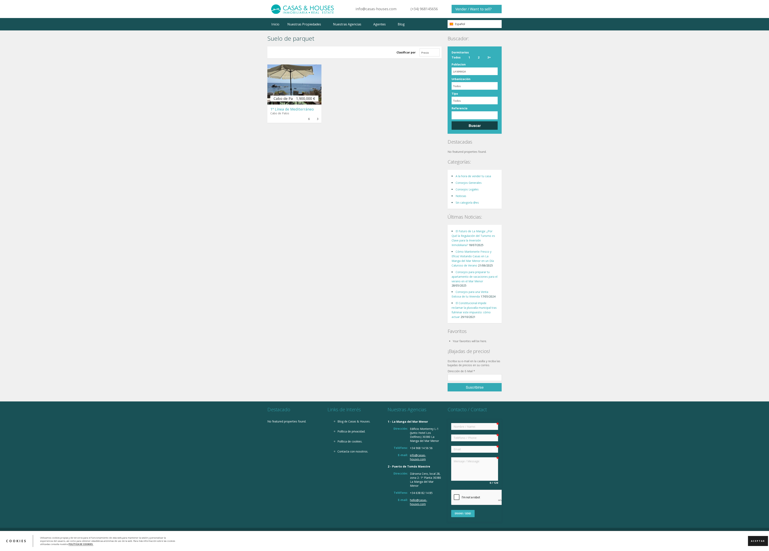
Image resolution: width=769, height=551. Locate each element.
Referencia (459, 108)
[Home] (302, 9)
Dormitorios (460, 52)
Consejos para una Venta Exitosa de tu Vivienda (470, 294)
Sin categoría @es (467, 202)
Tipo (455, 94)
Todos (456, 57)
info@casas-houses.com (376, 8)
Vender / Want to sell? (473, 9)
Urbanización (461, 79)
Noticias (461, 196)
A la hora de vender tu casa (473, 176)
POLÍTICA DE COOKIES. (80, 544)
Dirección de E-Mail (461, 371)
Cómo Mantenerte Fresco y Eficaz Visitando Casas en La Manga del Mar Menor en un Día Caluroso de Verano (473, 258)
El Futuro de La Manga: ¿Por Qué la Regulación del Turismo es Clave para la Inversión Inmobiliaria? (473, 238)
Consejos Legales (467, 189)
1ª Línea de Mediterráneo (292, 109)
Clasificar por (406, 52)
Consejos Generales (469, 183)
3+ (489, 57)
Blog (401, 24)
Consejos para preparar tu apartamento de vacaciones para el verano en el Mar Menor (474, 276)
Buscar (475, 125)
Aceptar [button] (758, 541)
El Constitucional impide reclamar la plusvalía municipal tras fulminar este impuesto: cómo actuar (474, 310)
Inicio (275, 24)
